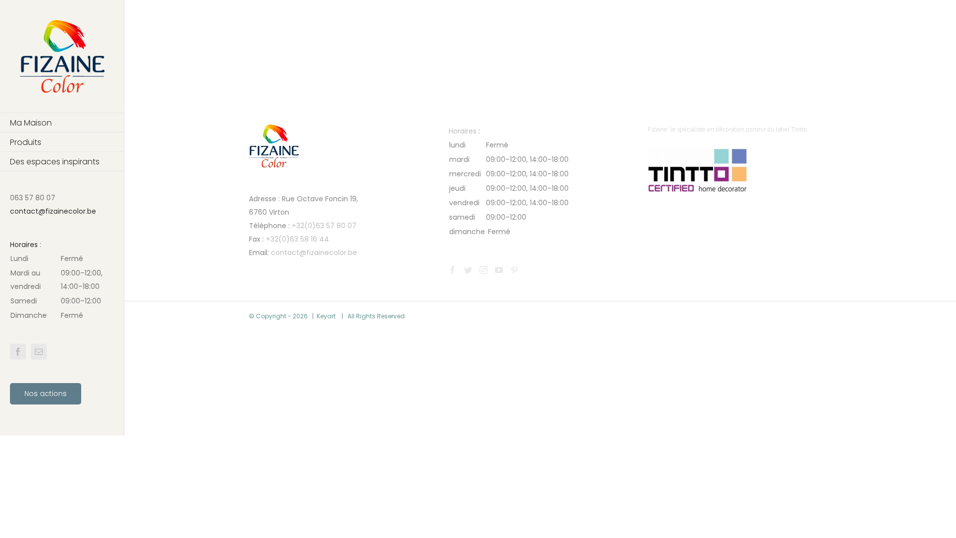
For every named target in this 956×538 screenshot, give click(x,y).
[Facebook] (453, 270)
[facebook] (18, 352)
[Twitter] (468, 270)
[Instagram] (483, 270)
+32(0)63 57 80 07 (324, 226)
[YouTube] (499, 270)
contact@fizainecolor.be (53, 211)
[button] (62, 287)
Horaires (24, 245)
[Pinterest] (514, 270)
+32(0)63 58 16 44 (297, 239)
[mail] (39, 352)
